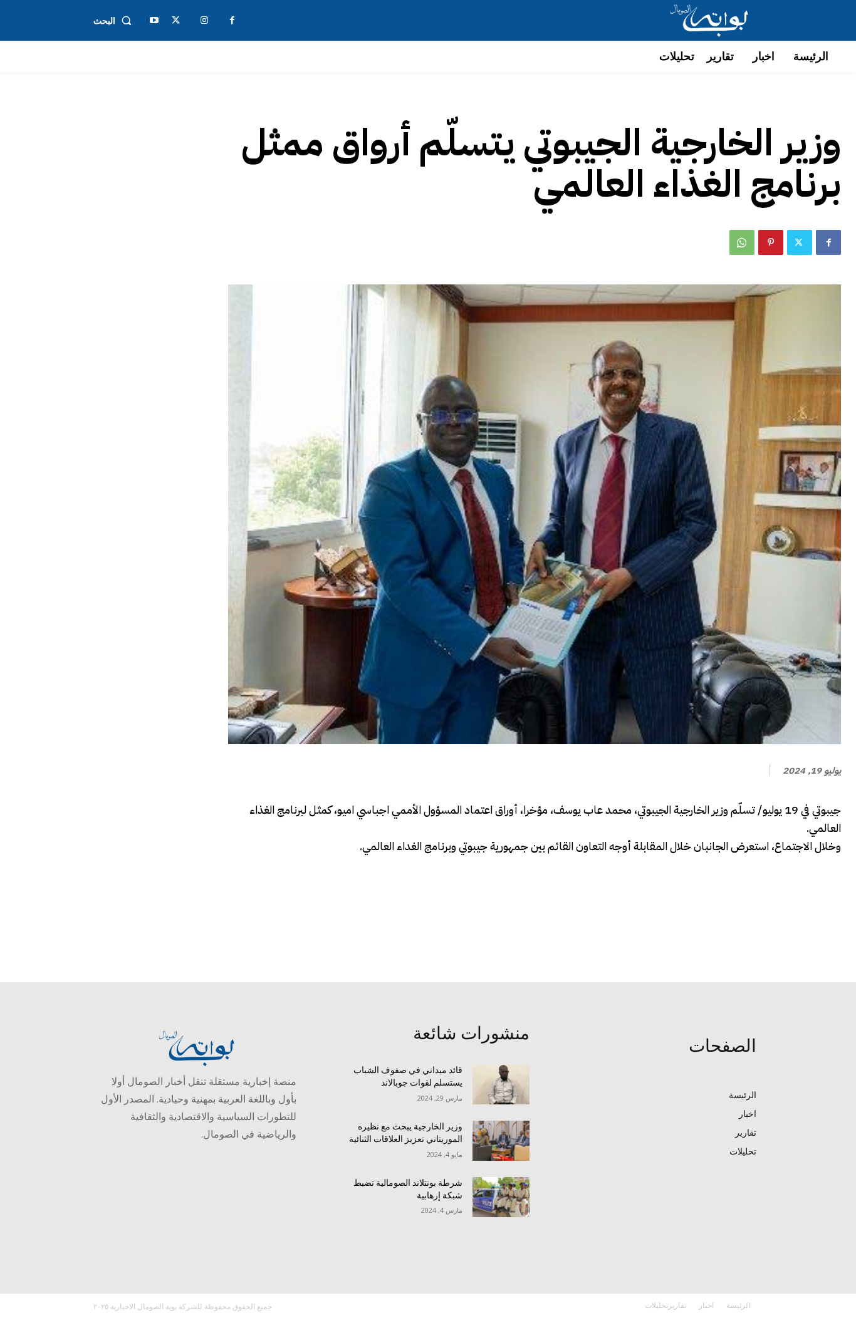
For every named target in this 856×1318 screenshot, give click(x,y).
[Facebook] (828, 242)
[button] (115, 21)
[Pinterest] (770, 242)
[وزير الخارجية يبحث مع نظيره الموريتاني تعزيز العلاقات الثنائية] (501, 1141)
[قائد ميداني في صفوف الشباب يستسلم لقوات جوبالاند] (501, 1084)
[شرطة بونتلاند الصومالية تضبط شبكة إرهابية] (501, 1197)
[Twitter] (799, 242)
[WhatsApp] (741, 242)
